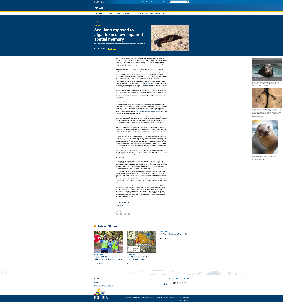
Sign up (166, 284)
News (98, 8)
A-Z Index (164, 2)
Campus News (120, 205)
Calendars (153, 2)
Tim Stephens (112, 49)
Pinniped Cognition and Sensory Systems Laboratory (146, 111)
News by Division (114, 13)
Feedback (96, 282)
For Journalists (141, 13)
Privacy (166, 297)
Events (165, 13)
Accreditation (173, 297)
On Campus (126, 13)
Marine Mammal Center (148, 83)
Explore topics (100, 13)
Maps (158, 2)
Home (98, 21)
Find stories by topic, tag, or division (103, 285)
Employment (159, 297)
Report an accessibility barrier (132, 297)
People (147, 2)
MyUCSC (142, 2)
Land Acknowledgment (148, 297)
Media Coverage (155, 13)
